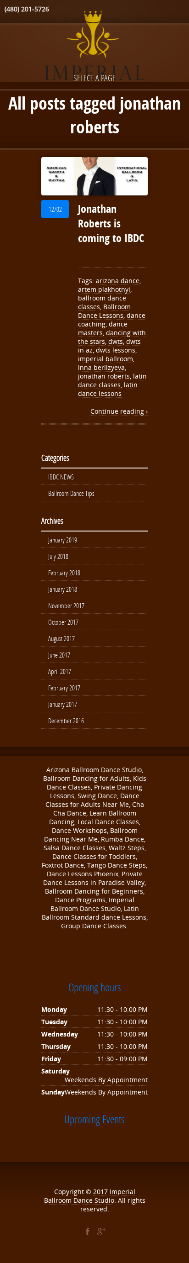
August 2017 (61, 638)
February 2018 (64, 572)
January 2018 (62, 589)
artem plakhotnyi (104, 289)
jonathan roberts (104, 376)
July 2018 (58, 556)
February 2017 (64, 687)
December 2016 (66, 720)
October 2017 (63, 621)
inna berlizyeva (101, 367)
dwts (115, 341)
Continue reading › (119, 411)
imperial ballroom (105, 358)
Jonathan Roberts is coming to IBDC (111, 223)
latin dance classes (112, 380)
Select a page (94, 78)
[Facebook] (87, 1231)
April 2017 (59, 671)
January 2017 (62, 704)
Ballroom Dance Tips (71, 493)
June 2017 (59, 654)
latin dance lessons (108, 389)
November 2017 (66, 605)
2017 (101, 1191)
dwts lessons (115, 350)
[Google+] (101, 1231)
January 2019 (62, 539)
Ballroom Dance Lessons (104, 311)
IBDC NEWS (61, 476)
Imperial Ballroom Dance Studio (89, 1196)
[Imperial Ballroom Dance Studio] (94, 47)
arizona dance (117, 280)
